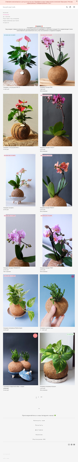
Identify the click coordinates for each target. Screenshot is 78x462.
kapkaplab (9, 7)
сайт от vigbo (6, 458)
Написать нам (39, 420)
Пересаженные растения (11, 20)
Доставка (39, 430)
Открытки (6, 22)
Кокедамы (6, 14)
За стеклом (6, 16)
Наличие (5, 12)
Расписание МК (39, 439)
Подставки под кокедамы (11, 18)
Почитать (39, 425)
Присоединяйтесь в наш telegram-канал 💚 (39, 415)
